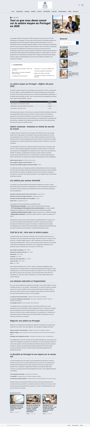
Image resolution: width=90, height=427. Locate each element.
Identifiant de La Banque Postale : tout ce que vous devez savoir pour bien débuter (49, 408)
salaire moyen (14, 48)
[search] (79, 5)
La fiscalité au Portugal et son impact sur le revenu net (44, 76)
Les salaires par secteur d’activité (19, 76)
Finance (11, 412)
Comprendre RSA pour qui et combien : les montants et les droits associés (74, 74)
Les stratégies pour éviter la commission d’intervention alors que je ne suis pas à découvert (73, 64)
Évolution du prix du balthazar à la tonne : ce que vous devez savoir (17, 408)
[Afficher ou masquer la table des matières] (38, 65)
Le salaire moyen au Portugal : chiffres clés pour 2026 (22, 69)
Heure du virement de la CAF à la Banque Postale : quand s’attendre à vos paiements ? (33, 408)
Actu (12, 30)
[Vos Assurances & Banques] (45, 5)
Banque (27, 413)
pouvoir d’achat (36, 48)
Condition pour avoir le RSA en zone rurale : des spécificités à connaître (74, 54)
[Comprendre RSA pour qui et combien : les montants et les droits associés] (64, 74)
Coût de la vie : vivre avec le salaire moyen (44, 68)
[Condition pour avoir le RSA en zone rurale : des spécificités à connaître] (64, 53)
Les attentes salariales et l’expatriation (43, 71)
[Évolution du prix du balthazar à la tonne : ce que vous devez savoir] (17, 399)
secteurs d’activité (18, 46)
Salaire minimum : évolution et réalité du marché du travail (21, 73)
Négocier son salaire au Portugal (41, 73)
